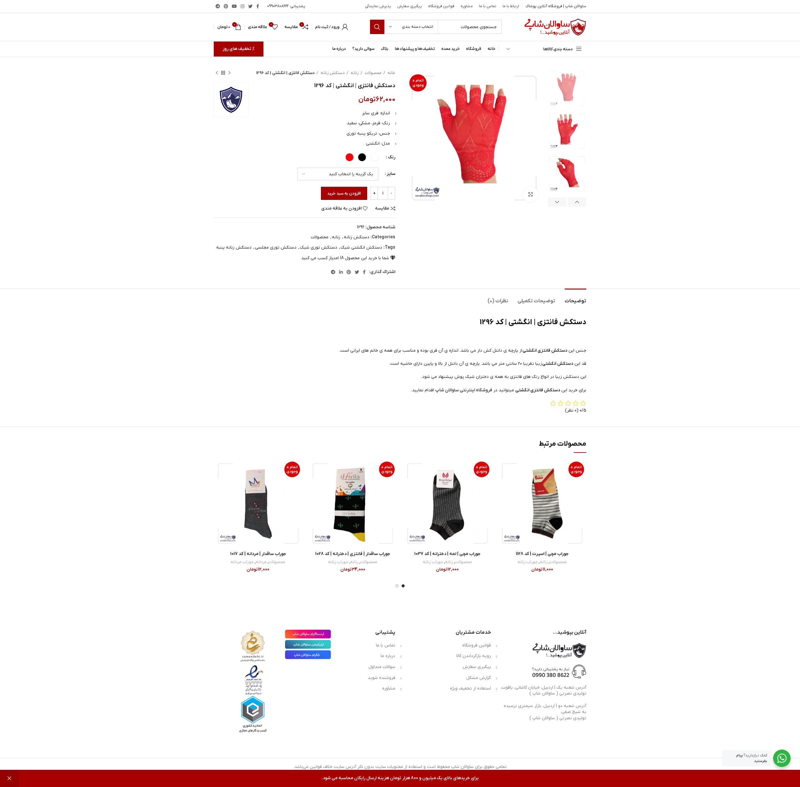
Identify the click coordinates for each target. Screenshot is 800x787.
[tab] (575, 298)
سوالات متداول (381, 667)
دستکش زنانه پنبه (234, 247)
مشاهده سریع (502, 498)
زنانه (354, 73)
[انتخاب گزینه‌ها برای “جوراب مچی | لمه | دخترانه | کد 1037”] (408, 484)
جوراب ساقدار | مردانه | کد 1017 (258, 554)
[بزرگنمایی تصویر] (530, 194)
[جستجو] (377, 27)
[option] (567, 88)
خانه (391, 73)
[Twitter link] (250, 6)
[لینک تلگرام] (218, 6)
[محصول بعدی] (217, 73)
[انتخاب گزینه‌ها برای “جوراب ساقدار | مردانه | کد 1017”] (218, 484)
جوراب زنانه (528, 562)
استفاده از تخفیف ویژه (470, 688)
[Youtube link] (234, 6)
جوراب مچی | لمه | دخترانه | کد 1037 (447, 554)
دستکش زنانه (332, 73)
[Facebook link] (257, 6)
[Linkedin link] (341, 272)
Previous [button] (577, 202)
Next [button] (557, 202)
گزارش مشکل (478, 678)
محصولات (373, 73)
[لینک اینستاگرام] (242, 6)
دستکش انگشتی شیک (361, 247)
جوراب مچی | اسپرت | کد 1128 (542, 554)
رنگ (391, 157)
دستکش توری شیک (318, 247)
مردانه (261, 562)
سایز (391, 174)
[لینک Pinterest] (226, 6)
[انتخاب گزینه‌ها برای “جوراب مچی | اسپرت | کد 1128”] (502, 484)
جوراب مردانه (242, 562)
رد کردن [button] (9, 778)
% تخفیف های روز (238, 49)
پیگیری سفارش (476, 667)
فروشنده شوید (381, 678)
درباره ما (388, 656)
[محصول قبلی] (229, 73)
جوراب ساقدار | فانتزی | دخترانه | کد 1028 (352, 554)
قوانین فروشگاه (476, 645)
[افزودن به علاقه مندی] (502, 470)
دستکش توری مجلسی (276, 247)
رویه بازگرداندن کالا (473, 656)
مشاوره (388, 688)
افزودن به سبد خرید (344, 193)
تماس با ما (385, 645)
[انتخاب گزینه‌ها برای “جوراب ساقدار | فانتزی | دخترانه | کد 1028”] (313, 484)
